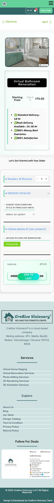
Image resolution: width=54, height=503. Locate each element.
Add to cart (28, 276)
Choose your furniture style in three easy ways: (20, 206)
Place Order (46, 10)
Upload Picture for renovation (24, 238)
